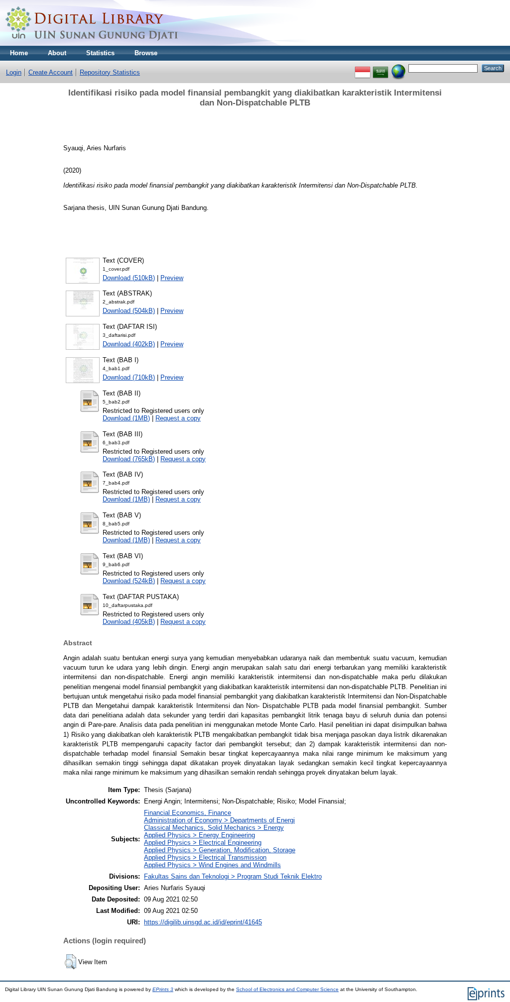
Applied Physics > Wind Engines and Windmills (212, 865)
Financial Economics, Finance (187, 812)
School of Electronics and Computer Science (287, 989)
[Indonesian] (363, 68)
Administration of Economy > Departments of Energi (219, 820)
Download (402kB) (129, 344)
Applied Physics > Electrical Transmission (205, 857)
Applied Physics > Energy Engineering (199, 835)
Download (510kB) (129, 278)
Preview (171, 278)
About (57, 53)
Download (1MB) (126, 418)
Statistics (100, 53)
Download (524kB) (129, 581)
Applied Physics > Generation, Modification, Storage (219, 850)
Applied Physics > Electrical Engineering (202, 842)
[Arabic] (380, 68)
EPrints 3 (162, 989)
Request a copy (178, 418)
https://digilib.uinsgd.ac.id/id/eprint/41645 (203, 922)
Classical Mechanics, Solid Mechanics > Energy (214, 827)
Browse (145, 53)
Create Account (50, 72)
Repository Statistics (110, 72)
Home (19, 53)
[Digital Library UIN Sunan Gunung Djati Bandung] (92, 43)
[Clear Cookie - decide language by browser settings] (398, 68)
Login (13, 72)
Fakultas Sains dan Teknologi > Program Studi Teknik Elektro (233, 876)
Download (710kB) (129, 377)
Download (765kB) (129, 459)
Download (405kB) (129, 621)
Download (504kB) (129, 310)
